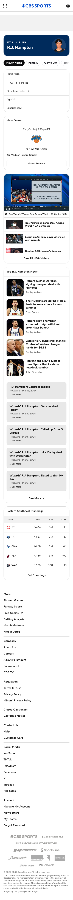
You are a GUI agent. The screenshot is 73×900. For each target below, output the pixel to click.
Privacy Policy (12, 694)
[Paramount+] (17, 857)
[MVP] (60, 856)
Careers (9, 653)
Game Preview (36, 163)
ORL (14, 537)
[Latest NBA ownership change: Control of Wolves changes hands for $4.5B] (15, 347)
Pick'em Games (13, 600)
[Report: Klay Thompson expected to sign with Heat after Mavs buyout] (15, 327)
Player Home (14, 63)
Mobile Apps (12, 632)
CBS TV (9, 672)
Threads (9, 784)
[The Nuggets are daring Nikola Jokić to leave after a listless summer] (15, 307)
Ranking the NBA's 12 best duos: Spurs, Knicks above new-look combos (43, 364)
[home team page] (36, 139)
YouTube (9, 753)
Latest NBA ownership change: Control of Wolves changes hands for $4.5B (46, 344)
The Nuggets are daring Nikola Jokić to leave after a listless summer (46, 304)
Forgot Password (14, 825)
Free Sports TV (13, 613)
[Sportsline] (50, 849)
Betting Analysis (14, 619)
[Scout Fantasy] (27, 865)
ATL (14, 527)
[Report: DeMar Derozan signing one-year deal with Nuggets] (15, 287)
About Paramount (15, 660)
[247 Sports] (24, 849)
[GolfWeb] (46, 865)
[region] (36, 192)
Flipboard (10, 791)
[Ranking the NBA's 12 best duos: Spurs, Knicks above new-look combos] (15, 367)
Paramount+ (11, 666)
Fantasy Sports (13, 606)
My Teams (10, 819)
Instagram (10, 766)
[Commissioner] (40, 856)
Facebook (10, 772)
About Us (10, 647)
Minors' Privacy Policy (17, 700)
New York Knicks (38, 149)
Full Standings (36, 575)
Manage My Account (17, 806)
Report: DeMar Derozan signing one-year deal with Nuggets (43, 284)
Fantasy (33, 63)
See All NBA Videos (36, 258)
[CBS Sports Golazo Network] (36, 843)
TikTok (8, 759)
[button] (5, 6)
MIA (14, 556)
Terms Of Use (12, 688)
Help (7, 731)
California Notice (14, 716)
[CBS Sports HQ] (52, 836)
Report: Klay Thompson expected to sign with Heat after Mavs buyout (43, 324)
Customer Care (13, 738)
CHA (14, 546)
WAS (14, 565)
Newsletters (11, 813)
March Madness (14, 625)
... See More (15, 395)
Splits (67, 63)
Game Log (50, 63)
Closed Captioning (15, 709)
